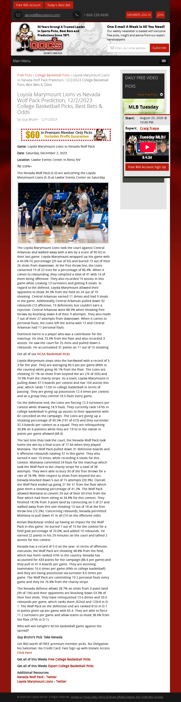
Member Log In (139, 15)
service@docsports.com (42, 15)
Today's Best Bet (58, 5)
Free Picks (24, 75)
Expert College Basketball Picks (71, 666)
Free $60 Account (28, 5)
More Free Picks (147, 94)
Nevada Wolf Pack (30, 677)
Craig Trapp (149, 128)
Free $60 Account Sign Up (147, 167)
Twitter (51, 677)
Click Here (24, 652)
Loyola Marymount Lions (35, 681)
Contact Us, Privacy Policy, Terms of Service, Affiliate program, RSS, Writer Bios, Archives (117, 696)
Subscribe (159, 48)
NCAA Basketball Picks (53, 354)
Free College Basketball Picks (69, 659)
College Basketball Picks (52, 75)
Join (160, 15)
